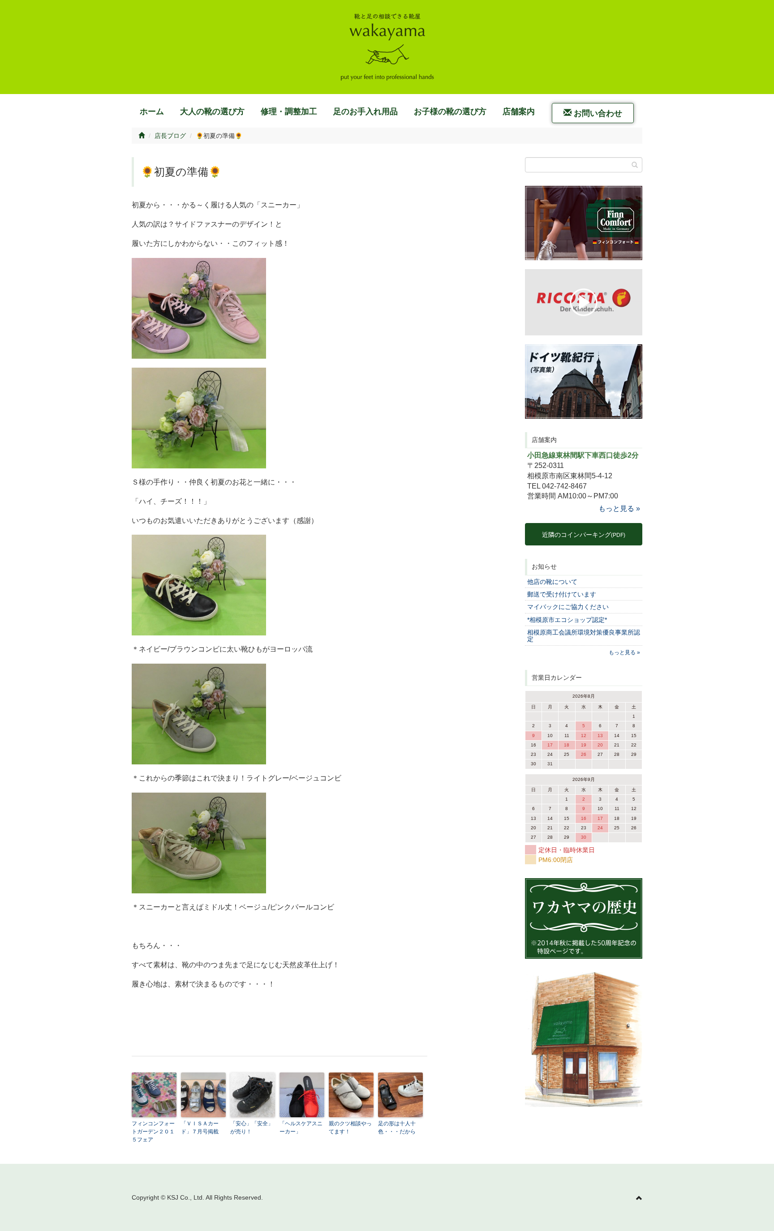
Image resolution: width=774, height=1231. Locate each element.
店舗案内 (519, 111)
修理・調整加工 (289, 111)
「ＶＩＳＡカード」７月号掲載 (200, 1127)
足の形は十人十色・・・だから (397, 1127)
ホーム (152, 111)
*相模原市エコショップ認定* (567, 619)
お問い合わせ (597, 113)
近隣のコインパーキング (583, 534)
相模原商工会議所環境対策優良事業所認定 (583, 636)
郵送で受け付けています (561, 594)
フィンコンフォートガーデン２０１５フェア (153, 1131)
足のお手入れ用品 (365, 111)
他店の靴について (552, 581)
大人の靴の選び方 (212, 111)
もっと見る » (619, 508)
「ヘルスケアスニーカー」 (301, 1127)
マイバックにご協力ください (568, 606)
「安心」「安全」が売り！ (251, 1127)
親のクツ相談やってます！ (350, 1127)
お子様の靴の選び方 (450, 111)
